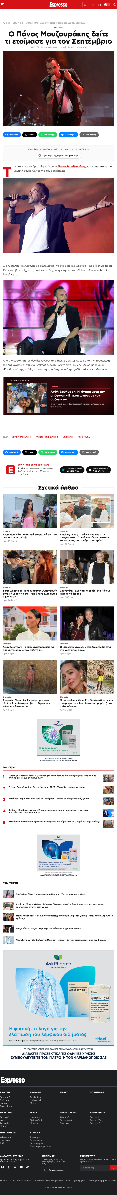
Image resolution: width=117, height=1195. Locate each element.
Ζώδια (33, 1112)
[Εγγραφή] (113, 1167)
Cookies (113, 1181)
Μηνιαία (34, 1123)
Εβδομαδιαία (36, 1120)
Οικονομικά (66, 1120)
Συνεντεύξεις (96, 1120)
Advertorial (5, 1137)
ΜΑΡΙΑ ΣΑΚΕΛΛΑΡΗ (22, 437)
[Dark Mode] (107, 4)
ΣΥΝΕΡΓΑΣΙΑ (84, 437)
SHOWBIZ (58, 27)
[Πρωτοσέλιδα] (85, 4)
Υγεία (3, 1120)
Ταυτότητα (35, 1137)
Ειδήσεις (5, 1092)
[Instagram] (8, 1167)
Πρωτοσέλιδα (68, 1112)
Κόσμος (4, 1103)
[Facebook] (2, 1167)
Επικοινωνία (36, 1140)
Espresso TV (97, 1112)
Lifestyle (6, 1112)
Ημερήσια (35, 1117)
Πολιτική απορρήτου (40, 1146)
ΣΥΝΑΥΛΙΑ (68, 437)
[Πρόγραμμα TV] (92, 4)
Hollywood (35, 1100)
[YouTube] (21, 1167)
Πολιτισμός (97, 1092)
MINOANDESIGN (63, 1188)
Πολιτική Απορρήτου (97, 1181)
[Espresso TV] (99, 4)
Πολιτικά (64, 1123)
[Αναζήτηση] (114, 4)
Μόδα (3, 1126)
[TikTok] (27, 1167)
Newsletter (5, 1140)
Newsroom (59, 47)
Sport (64, 1092)
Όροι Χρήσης (36, 1143)
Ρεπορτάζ (5, 1097)
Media (33, 1103)
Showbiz (35, 1092)
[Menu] (2, 4)
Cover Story (6, 1106)
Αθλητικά (64, 1117)
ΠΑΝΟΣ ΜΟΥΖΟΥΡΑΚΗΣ (47, 437)
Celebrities (35, 1097)
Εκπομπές (95, 1117)
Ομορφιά (4, 1117)
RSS (2, 1143)
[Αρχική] (13, 1080)
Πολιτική (4, 1100)
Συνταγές (4, 1123)
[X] (15, 1167)
